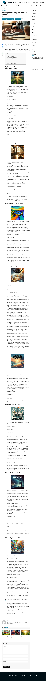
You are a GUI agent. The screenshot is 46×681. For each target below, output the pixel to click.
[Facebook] (2, 44)
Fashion (22, 5)
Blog (33, 17)
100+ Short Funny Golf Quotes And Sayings (5, 636)
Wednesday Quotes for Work (11, 63)
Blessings (33, 16)
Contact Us (33, 2)
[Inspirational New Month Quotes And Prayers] (25, 632)
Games (33, 29)
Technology (12, 5)
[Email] (2, 56)
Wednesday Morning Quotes (11, 58)
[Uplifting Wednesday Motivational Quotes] (16, 30)
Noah (5, 16)
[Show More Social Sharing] (22, 19)
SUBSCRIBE (42, 2)
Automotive (33, 5)
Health (40, 5)
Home (20, 2)
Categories (8, 5)
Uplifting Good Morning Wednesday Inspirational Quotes (16, 55)
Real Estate (16, 6)
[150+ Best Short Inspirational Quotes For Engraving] (15, 632)
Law (42, 5)
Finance (33, 26)
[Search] (44, 6)
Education (25, 5)
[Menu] (1, 6)
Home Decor (34, 33)
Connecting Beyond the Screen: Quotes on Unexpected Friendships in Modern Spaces (38, 58)
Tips (32, 48)
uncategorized (34, 51)
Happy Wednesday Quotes (11, 56)
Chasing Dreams (34, 20)
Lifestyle (37, 5)
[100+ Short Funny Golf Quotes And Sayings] (6, 632)
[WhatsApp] (2, 53)
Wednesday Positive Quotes (11, 62)
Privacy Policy (23, 2)
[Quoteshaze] (8, 2)
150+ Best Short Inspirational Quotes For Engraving (15, 636)
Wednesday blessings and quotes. (11, 600)
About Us (37, 2)
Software (33, 45)
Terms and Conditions (28, 2)
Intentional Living (34, 35)
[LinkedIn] (2, 49)
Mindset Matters (4, 10)
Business (29, 5)
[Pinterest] (2, 51)
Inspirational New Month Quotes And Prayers (24, 636)
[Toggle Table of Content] (24, 54)
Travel (19, 5)
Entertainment (34, 23)
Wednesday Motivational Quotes (12, 57)
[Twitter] (2, 46)
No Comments (21, 16)
